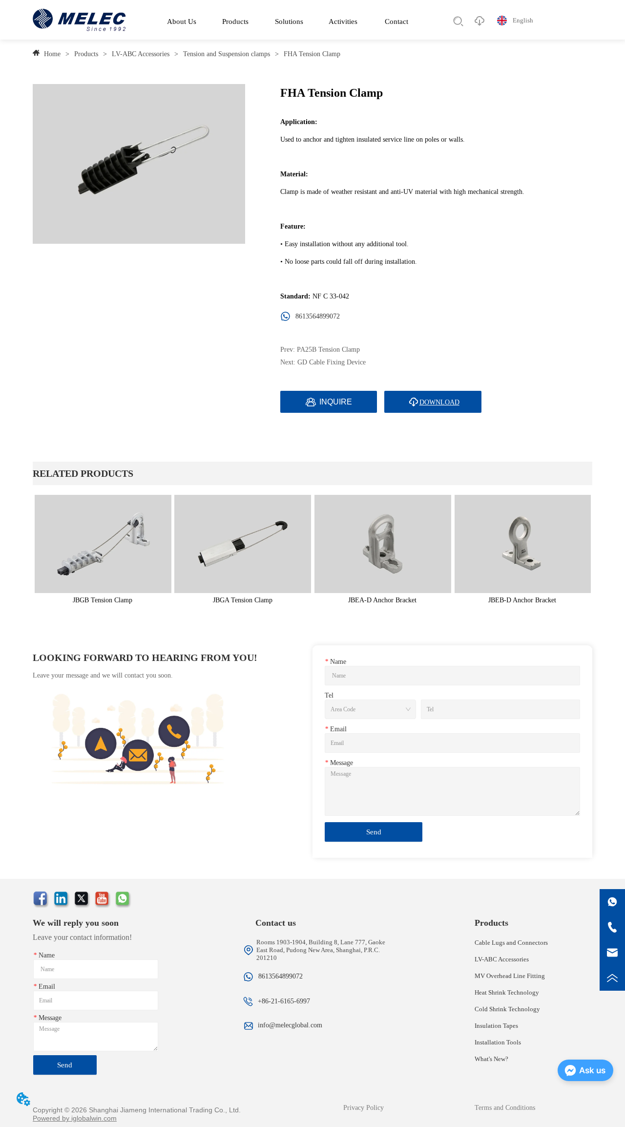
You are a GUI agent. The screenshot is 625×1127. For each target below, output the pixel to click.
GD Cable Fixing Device (331, 362)
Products (86, 54)
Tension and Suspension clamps (226, 54)
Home (52, 54)
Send (373, 832)
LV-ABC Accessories (140, 54)
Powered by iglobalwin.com (75, 1118)
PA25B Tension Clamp (328, 349)
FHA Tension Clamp (312, 54)
